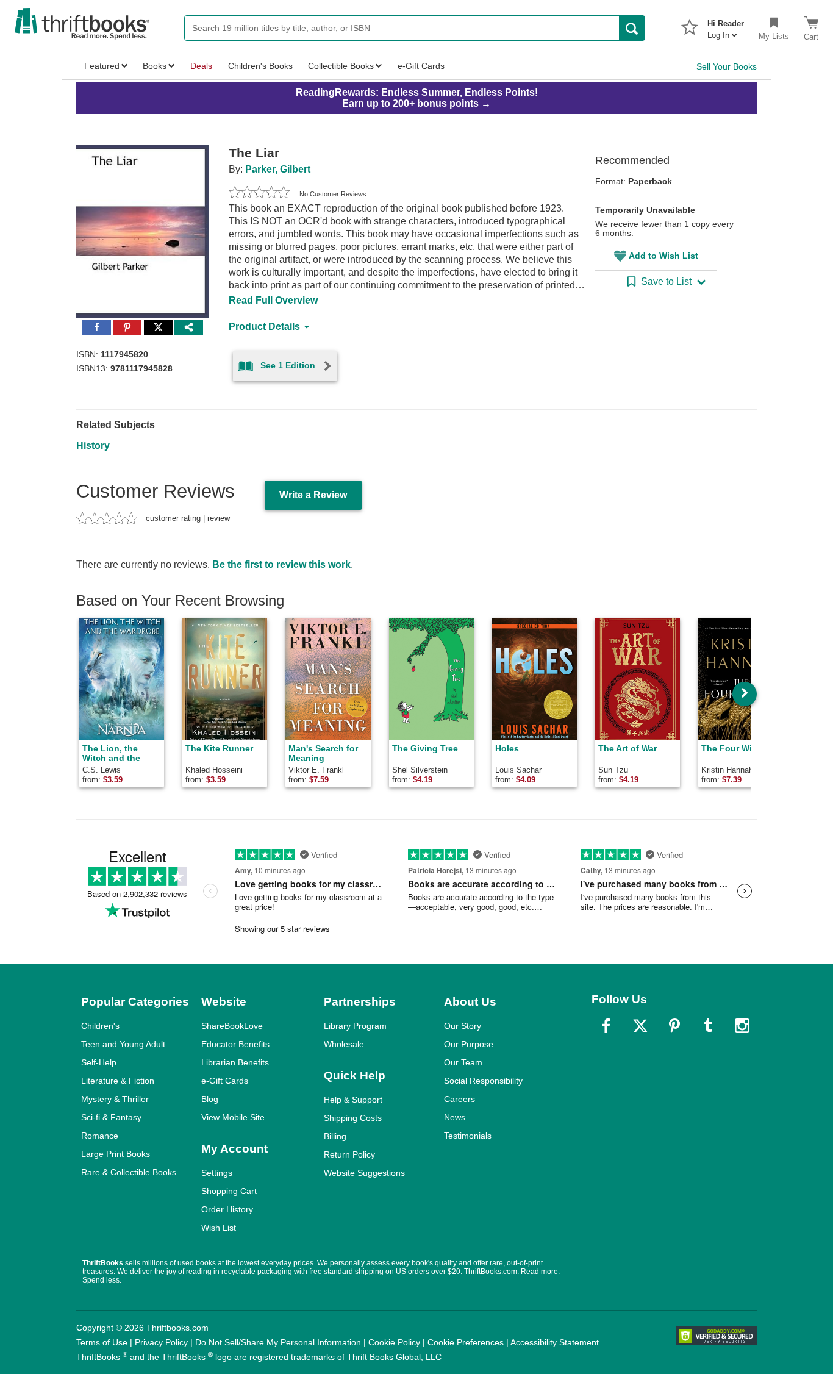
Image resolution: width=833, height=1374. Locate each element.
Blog (209, 1099)
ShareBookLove (232, 1026)
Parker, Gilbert (277, 169)
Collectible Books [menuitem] (341, 66)
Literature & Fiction (117, 1081)
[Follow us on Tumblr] (708, 1025)
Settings (216, 1173)
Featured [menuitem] (102, 66)
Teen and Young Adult (123, 1044)
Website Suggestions (364, 1173)
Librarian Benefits (235, 1062)
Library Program (355, 1026)
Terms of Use (101, 1342)
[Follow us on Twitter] (640, 1025)
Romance (99, 1135)
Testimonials (468, 1135)
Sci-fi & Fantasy (111, 1117)
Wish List (218, 1228)
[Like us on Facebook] (606, 1025)
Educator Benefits (235, 1044)
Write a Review (313, 495)
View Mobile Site (233, 1117)
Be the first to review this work (281, 564)
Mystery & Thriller (115, 1099)
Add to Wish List (663, 255)
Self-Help (98, 1062)
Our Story (462, 1026)
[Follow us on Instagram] (742, 1025)
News (454, 1117)
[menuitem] (725, 26)
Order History (227, 1209)
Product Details (264, 326)
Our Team (463, 1062)
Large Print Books (115, 1154)
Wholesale (344, 1044)
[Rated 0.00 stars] (259, 194)
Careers (459, 1099)
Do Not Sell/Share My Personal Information (278, 1342)
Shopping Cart (229, 1191)
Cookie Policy (394, 1342)
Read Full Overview (273, 300)
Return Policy (349, 1154)
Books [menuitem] (154, 66)
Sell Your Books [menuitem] (726, 66)
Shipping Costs (353, 1118)
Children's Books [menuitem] (260, 66)
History (93, 445)
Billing (335, 1136)
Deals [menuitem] (201, 66)
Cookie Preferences (465, 1342)
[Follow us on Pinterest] (674, 1025)
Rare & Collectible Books (128, 1172)
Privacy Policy (161, 1342)
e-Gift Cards (224, 1081)
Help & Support (353, 1099)
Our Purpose (468, 1044)
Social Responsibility (483, 1081)
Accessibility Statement (554, 1342)
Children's (100, 1026)
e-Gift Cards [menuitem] (421, 66)
